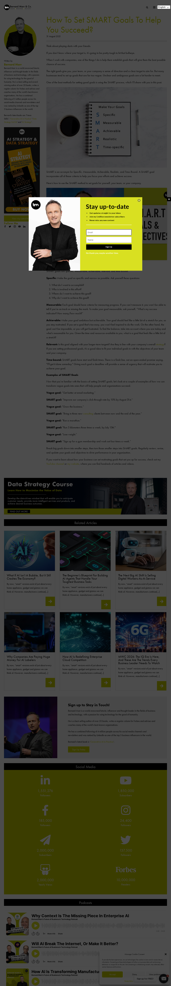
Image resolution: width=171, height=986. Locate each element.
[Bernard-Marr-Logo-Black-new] (17, 5)
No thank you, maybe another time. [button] (102, 253)
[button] (139, 200)
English (162, 7)
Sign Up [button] (109, 247)
